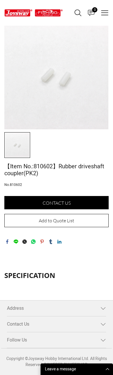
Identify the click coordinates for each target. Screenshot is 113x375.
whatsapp (33, 242)
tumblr (51, 242)
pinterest (42, 242)
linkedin (59, 242)
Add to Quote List (56, 220)
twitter (25, 242)
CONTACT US (57, 203)
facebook (7, 242)
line (16, 242)
